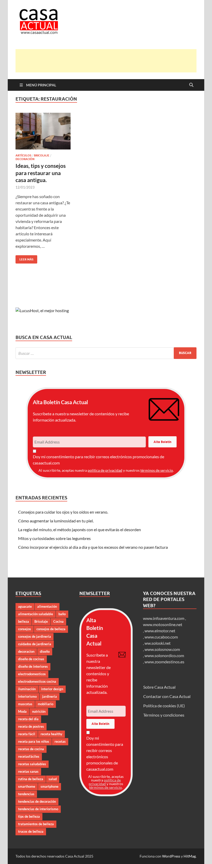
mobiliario (45, 704)
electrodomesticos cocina (37, 681)
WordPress (171, 856)
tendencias (26, 794)
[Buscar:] (106, 353)
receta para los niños (33, 741)
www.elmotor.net (160, 630)
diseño (45, 651)
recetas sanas (28, 771)
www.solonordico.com (164, 655)
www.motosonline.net (162, 624)
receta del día (28, 719)
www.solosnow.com (162, 649)
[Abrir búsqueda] (191, 85)
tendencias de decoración (37, 801)
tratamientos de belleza (36, 824)
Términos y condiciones (163, 714)
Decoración (25, 159)
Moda (22, 711)
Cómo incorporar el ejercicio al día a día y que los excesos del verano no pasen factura (93, 547)
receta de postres (31, 726)
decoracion (26, 651)
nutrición (39, 711)
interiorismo (27, 696)
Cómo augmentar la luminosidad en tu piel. (56, 520)
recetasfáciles (28, 756)
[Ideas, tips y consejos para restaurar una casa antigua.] (43, 131)
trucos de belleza (30, 831)
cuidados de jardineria (34, 644)
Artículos (23, 155)
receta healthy (51, 734)
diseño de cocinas (31, 659)
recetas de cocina (31, 749)
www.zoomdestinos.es (164, 661)
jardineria (49, 696)
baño (62, 614)
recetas (60, 741)
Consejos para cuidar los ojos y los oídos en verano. (63, 511)
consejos (24, 629)
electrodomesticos (32, 674)
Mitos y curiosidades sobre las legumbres (54, 538)
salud (53, 779)
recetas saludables (32, 764)
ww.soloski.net (158, 643)
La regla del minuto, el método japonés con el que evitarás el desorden (79, 529)
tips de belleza (29, 816)
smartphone (49, 786)
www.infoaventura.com (164, 618)
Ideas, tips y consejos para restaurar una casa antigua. (41, 172)
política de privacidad (105, 470)
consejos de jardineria (34, 636)
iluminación (27, 689)
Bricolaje (41, 155)
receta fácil (26, 734)
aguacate (25, 606)
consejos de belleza (50, 629)
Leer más (24, 258)
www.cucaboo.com (161, 636)
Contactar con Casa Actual (167, 696)
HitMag (190, 856)
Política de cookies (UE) (164, 705)
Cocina (58, 621)
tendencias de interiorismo (38, 809)
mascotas (25, 704)
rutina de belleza (30, 779)
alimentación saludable (35, 614)
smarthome (26, 786)
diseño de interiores (33, 666)
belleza (23, 621)
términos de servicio (156, 470)
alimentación (47, 606)
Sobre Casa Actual (159, 687)
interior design (52, 689)
